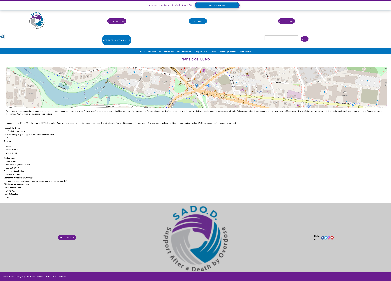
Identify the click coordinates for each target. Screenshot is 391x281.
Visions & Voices (245, 51)
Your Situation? (154, 51)
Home (141, 51)
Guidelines (40, 277)
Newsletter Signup (286, 21)
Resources (169, 51)
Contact (48, 277)
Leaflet (367, 107)
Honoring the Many (228, 51)
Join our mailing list (67, 237)
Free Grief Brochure (198, 21)
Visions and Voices (59, 277)
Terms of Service (8, 277)
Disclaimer (31, 277)
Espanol (214, 51)
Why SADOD (201, 51)
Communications (185, 51)
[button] (196, 85)
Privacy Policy (20, 277)
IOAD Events (219, 5)
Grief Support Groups (116, 21)
